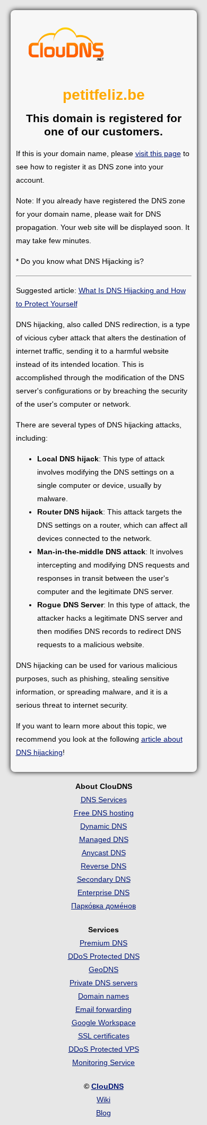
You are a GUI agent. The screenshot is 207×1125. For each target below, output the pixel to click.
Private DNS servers (103, 982)
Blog (103, 1113)
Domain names (103, 996)
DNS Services (104, 799)
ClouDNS (107, 1086)
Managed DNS (103, 839)
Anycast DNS (104, 852)
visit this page (158, 153)
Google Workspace (104, 1022)
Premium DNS (103, 943)
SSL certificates (104, 1036)
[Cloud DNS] (66, 46)
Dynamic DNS (103, 826)
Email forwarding (103, 1009)
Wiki (103, 1099)
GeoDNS (103, 969)
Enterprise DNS (103, 892)
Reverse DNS (103, 866)
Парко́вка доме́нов (103, 905)
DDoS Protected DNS (104, 956)
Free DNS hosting (104, 813)
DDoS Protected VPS (103, 1049)
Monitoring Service (103, 1062)
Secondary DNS (104, 879)
